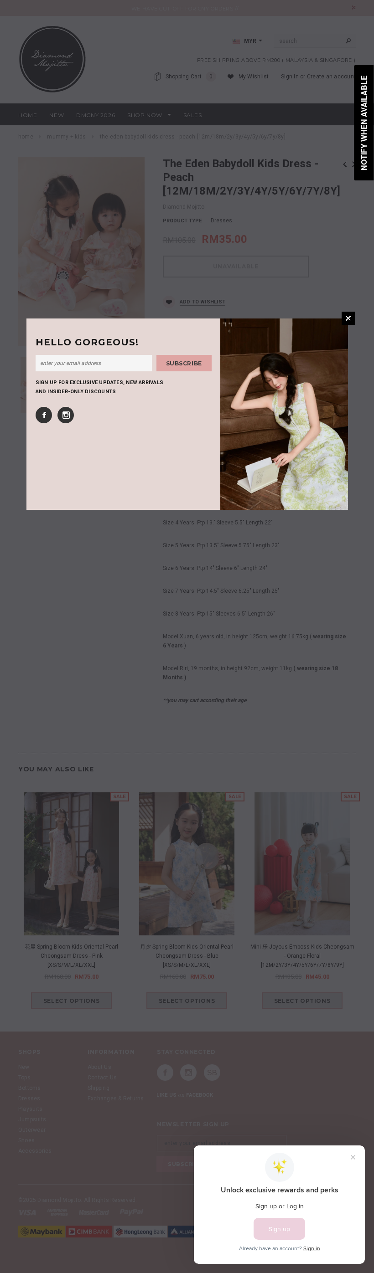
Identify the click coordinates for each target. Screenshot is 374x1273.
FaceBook (44, 415)
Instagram (65, 415)
